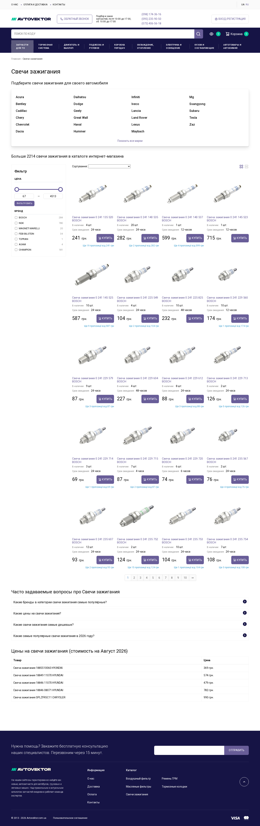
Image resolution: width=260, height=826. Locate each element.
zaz (192, 124)
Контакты (59, 4)
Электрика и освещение (174, 46)
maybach (138, 131)
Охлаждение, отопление (145, 46)
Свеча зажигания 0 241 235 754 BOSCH (227, 541)
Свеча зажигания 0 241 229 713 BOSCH (227, 380)
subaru (194, 111)
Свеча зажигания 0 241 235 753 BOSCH (182, 541)
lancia (136, 111)
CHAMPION (40, 249)
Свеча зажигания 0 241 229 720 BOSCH (182, 460)
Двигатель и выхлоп (71, 46)
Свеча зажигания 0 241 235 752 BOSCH (137, 541)
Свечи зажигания (137, 794)
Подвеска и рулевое (96, 46)
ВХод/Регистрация (232, 18)
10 (185, 577)
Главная (16, 58)
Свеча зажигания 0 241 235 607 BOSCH (92, 541)
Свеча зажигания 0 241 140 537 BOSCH (182, 219)
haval (77, 124)
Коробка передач (119, 46)
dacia (20, 131)
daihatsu (80, 97)
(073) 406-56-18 (151, 23)
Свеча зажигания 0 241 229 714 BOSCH (92, 460)
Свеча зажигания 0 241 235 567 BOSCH (227, 460)
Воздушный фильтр (138, 778)
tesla (193, 117)
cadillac (21, 111)
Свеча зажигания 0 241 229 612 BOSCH (182, 380)
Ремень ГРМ (169, 778)
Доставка (93, 786)
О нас (14, 4)
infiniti (136, 97)
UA (242, 4)
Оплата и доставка (35, 4)
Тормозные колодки (174, 786)
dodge (78, 104)
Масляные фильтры (138, 786)
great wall (81, 117)
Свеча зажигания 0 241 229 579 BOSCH (92, 380)
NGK (40, 223)
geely (77, 111)
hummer (80, 131)
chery (20, 117)
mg (191, 97)
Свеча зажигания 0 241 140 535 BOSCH (137, 219)
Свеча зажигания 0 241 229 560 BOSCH (227, 299)
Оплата (92, 794)
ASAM (40, 244)
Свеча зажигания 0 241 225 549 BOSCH (137, 299)
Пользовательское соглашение (70, 818)
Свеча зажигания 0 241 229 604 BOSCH (137, 380)
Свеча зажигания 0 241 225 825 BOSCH (182, 299)
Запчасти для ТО (22, 46)
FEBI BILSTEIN (40, 233)
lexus (136, 124)
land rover (139, 117)
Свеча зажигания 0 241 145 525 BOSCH (92, 299)
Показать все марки (130, 140)
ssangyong (197, 104)
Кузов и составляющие (204, 46)
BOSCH (40, 217)
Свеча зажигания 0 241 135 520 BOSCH (92, 219)
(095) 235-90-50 (151, 18)
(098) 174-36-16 (151, 14)
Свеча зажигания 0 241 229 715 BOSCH (137, 460)
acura (20, 97)
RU (247, 4)
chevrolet (22, 124)
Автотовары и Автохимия (232, 46)
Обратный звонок (76, 18)
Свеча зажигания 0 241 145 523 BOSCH (227, 219)
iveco (135, 104)
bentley (21, 104)
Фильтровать (24, 203)
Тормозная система (45, 46)
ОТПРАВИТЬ (236, 750)
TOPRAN (40, 239)
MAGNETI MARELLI (40, 228)
